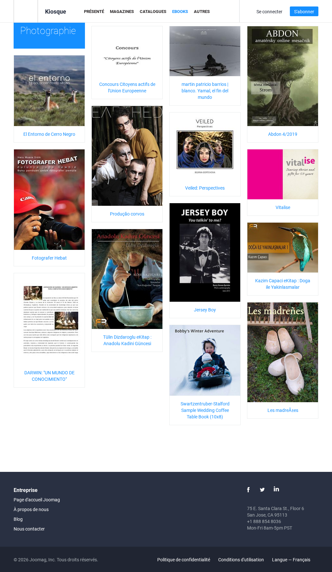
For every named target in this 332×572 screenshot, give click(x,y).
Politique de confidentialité (183, 559)
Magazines (122, 11)
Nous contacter (29, 529)
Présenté (94, 11)
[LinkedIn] (276, 489)
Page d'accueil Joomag (37, 499)
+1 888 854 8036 (264, 521)
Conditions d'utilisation (241, 559)
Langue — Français (291, 559)
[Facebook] (248, 489)
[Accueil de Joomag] (25, 11)
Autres (202, 11)
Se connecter (269, 11)
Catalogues (153, 11)
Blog (18, 519)
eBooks (180, 11)
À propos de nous (31, 509)
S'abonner (304, 11)
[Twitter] (262, 489)
